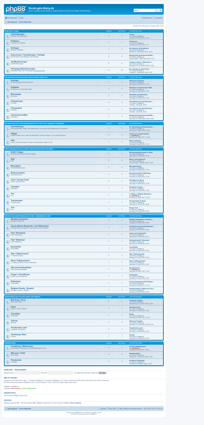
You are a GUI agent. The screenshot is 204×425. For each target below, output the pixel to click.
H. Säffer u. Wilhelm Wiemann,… (141, 194)
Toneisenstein (17, 200)
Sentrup (14, 321)
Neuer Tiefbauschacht (20, 261)
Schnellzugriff (12, 18)
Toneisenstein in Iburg (137, 201)
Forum (131, 34)
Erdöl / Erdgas (17, 152)
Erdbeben (15, 87)
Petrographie (16, 108)
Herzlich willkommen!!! (137, 346)
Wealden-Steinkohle (19, 219)
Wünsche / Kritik (18, 353)
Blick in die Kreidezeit (137, 159)
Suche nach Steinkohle (137, 233)
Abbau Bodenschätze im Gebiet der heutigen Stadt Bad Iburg (29, 149)
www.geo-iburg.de (39, 70)
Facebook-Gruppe (136, 300)
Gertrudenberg (17, 127)
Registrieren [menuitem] (148, 18)
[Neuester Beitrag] (143, 36)
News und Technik (12, 31)
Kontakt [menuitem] (103, 408)
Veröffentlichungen (19, 62)
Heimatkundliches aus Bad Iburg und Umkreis (22, 297)
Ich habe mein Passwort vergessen (86, 373)
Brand (131, 314)
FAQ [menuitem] (21, 18)
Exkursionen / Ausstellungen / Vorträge (28, 55)
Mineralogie (16, 94)
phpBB (76, 412)
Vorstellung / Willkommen (22, 346)
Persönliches (10, 343)
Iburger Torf (133, 208)
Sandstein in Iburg (136, 187)
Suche (156, 10)
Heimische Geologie (136, 81)
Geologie (15, 80)
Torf (12, 207)
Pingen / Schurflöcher (20, 274)
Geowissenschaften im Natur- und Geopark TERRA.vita (26, 77)
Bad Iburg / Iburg (18, 300)
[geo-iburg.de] (16, 9)
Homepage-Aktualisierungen (23, 69)
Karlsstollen (16, 247)
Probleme (15, 41)
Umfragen (15, 48)
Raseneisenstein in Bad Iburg (140, 173)
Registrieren (20, 370)
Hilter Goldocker (135, 141)
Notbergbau (133, 275)
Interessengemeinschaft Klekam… (141, 282)
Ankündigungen (18, 34)
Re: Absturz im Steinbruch (139, 48)
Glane (13, 307)
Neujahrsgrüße (134, 353)
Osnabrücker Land (19, 328)
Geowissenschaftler (19, 115)
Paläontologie (17, 101)
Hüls (13, 140)
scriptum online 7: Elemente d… (141, 62)
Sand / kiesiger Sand (20, 180)
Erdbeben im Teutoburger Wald (140, 87)
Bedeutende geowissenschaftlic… (141, 55)
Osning (132, 335)
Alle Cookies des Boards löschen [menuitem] (131, 408)
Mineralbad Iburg (135, 166)
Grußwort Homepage (137, 360)
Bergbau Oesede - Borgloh (22, 288)
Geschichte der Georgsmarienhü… (142, 226)
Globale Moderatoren (29, 388)
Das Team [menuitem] (112, 408)
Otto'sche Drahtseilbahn (21, 267)
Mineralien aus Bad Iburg (138, 94)
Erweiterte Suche (160, 10)
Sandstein (15, 187)
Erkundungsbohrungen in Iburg (141, 152)
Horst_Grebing (137, 36)
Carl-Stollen (133, 247)
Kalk (13, 159)
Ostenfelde (15, 314)
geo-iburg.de (12, 408)
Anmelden (8, 370)
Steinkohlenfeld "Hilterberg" (139, 240)
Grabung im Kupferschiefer (139, 134)
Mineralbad (15, 166)
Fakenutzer (133, 41)
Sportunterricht (134, 307)
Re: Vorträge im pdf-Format (139, 69)
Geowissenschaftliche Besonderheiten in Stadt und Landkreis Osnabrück (34, 123)
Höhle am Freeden (136, 321)
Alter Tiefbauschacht (19, 254)
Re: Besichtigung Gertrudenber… (141, 127)
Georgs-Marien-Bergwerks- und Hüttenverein (30, 226)
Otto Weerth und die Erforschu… (141, 101)
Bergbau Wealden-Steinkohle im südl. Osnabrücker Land (27, 216)
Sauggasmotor (134, 268)
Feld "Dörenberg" (18, 233)
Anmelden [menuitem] (159, 18)
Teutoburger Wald (18, 334)
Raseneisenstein (18, 173)
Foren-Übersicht (25, 408)
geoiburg (135, 135)
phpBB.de (93, 414)
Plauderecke (16, 360)
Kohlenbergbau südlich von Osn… (142, 288)
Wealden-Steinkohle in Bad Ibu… (141, 219)
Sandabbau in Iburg (136, 180)
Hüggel (14, 133)
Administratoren (16, 388)
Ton (12, 194)
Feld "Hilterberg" (18, 240)
